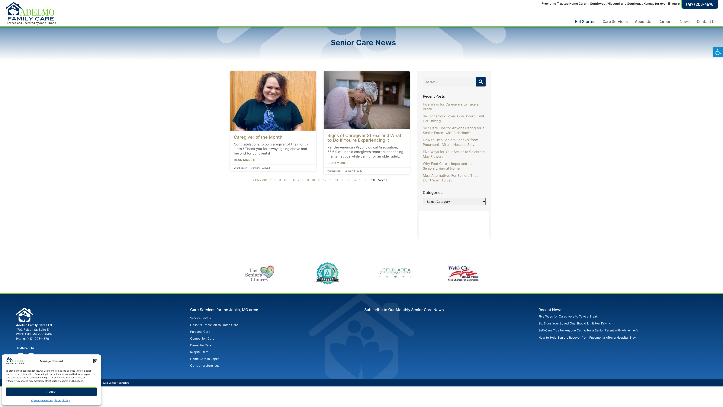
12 (324, 180)
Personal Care (200, 332)
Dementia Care (200, 345)
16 (349, 180)
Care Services (615, 21)
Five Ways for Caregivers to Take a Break (568, 316)
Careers (665, 21)
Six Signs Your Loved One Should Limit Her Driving (574, 323)
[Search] (481, 81)
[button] (718, 52)
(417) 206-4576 (38, 338)
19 (366, 180)
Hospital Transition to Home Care (214, 325)
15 (343, 180)
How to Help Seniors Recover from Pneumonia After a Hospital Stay (587, 337)
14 (337, 180)
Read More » (244, 160)
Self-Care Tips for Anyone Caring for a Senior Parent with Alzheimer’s (588, 330)
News (685, 21)
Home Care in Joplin (204, 359)
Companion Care (202, 338)
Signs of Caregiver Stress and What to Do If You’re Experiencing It (364, 138)
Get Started (585, 21)
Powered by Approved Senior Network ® (105, 382)
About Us (643, 21)
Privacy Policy (62, 400)
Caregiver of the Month (258, 137)
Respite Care (199, 352)
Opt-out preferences (42, 400)
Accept (51, 391)
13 (331, 180)
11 (319, 180)
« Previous (259, 180)
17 (354, 180)
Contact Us (707, 21)
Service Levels (200, 318)
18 (360, 180)
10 (313, 180)
